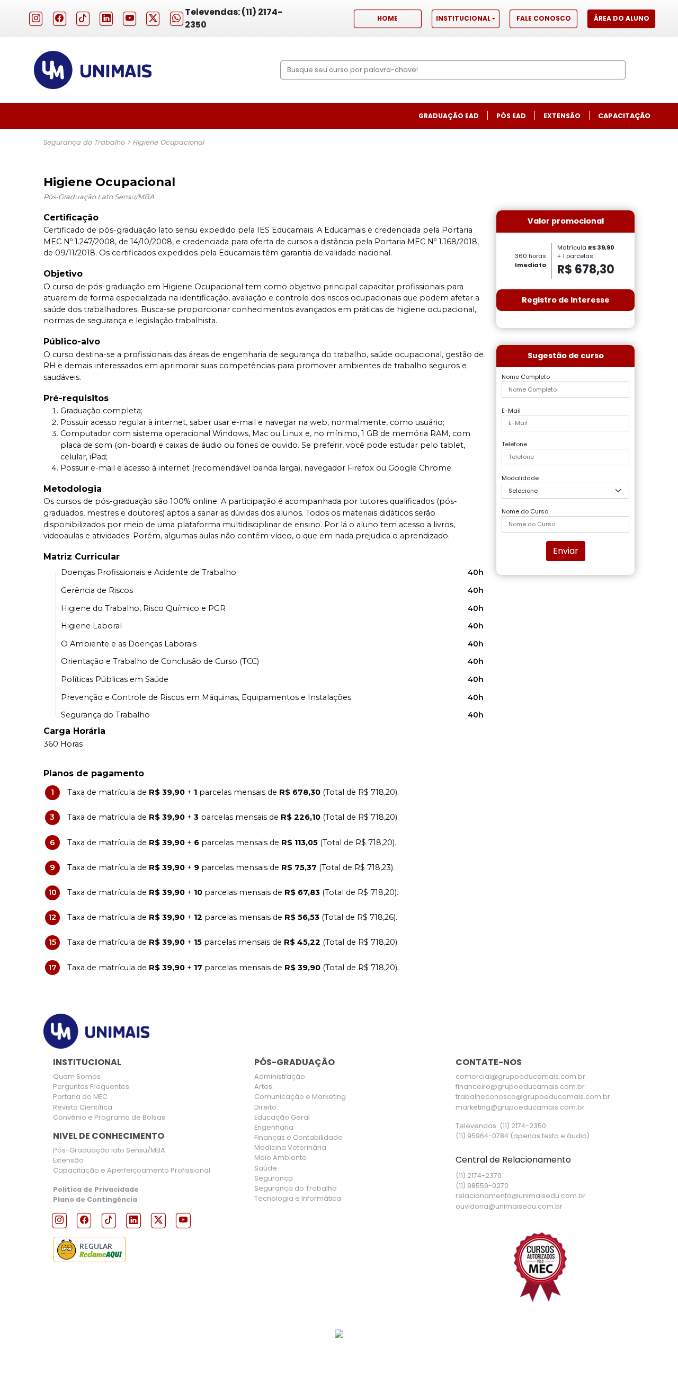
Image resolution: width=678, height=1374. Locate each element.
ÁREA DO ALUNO (621, 18)
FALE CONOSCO (543, 18)
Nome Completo (526, 377)
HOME (387, 18)
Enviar (565, 551)
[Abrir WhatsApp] (651, 1347)
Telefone (514, 444)
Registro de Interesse (566, 300)
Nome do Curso (525, 511)
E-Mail (511, 410)
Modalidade (520, 478)
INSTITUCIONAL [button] (463, 18)
